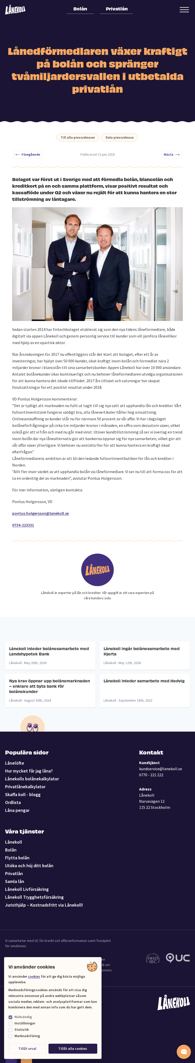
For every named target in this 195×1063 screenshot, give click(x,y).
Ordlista (13, 802)
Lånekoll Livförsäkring (27, 889)
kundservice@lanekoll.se (160, 768)
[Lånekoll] (15, 9)
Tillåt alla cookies (72, 1048)
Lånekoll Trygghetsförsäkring (34, 897)
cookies (34, 976)
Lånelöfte (14, 763)
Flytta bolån (17, 858)
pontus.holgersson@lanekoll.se (40, 513)
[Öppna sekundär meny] (184, 9)
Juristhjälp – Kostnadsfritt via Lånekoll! (44, 905)
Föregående (31, 154)
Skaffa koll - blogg (23, 794)
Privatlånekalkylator (25, 787)
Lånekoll (13, 842)
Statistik (21, 1029)
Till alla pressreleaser (78, 137)
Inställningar (24, 1023)
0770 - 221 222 (151, 774)
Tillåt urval (27, 1048)
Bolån (80, 8)
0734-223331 (23, 524)
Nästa (168, 154)
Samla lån (14, 881)
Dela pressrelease (120, 137)
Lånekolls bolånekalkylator (32, 779)
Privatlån (117, 8)
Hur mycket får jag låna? (29, 771)
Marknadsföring (27, 1036)
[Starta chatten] (184, 1052)
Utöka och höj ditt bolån (29, 865)
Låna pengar (17, 810)
